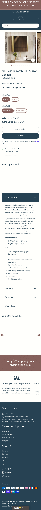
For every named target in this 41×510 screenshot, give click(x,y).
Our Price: (8, 87)
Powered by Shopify (7, 505)
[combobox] (20, 25)
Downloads (11, 306)
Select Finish (6, 106)
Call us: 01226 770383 (22, 12)
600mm (5, 99)
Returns (9, 297)
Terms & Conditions (8, 437)
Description (11, 197)
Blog (3, 460)
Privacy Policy (6, 441)
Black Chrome (20, 110)
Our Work (5, 457)
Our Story (5, 451)
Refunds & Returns (7, 434)
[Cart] (37, 18)
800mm (14, 99)
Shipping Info (6, 431)
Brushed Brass (7, 110)
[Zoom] (33, 60)
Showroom (5, 454)
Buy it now (20, 136)
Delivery (9, 288)
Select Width (6, 95)
